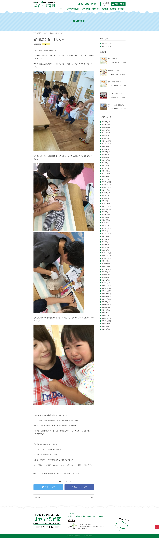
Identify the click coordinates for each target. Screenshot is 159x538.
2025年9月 (105, 146)
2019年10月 (105, 291)
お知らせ (46, 44)
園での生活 (96, 9)
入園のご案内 (85, 9)
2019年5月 (105, 304)
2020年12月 (105, 253)
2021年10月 (105, 233)
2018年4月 (105, 326)
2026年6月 (105, 127)
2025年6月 (105, 154)
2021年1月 (105, 250)
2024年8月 (105, 165)
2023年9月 (105, 190)
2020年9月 (105, 261)
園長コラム (105, 43)
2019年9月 (105, 293)
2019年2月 (105, 313)
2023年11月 (105, 184)
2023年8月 (105, 193)
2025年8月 (105, 149)
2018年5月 (105, 323)
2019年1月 (105, 315)
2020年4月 (105, 274)
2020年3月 (105, 277)
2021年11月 (105, 231)
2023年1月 (105, 203)
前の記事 (36, 497)
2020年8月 (105, 263)
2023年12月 (105, 182)
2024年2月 (105, 179)
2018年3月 (105, 329)
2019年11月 (105, 288)
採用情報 (121, 9)
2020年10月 (105, 258)
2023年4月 (105, 198)
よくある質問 (105, 3)
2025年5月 (105, 157)
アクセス (103, 5)
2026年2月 (105, 135)
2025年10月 (105, 143)
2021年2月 (105, 247)
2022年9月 (105, 212)
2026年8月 (105, 122)
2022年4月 (105, 223)
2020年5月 (105, 272)
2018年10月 (105, 321)
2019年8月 (105, 296)
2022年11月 (105, 209)
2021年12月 (105, 228)
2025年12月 (105, 141)
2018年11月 (105, 318)
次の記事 (90, 497)
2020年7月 (105, 266)
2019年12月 (105, 285)
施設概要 (105, 9)
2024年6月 (105, 171)
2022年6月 (105, 217)
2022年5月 (105, 220)
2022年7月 (105, 214)
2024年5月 (105, 174)
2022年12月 (105, 206)
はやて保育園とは (73, 9)
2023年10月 (105, 187)
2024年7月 (105, 168)
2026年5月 (105, 130)
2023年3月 (105, 201)
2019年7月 (105, 299)
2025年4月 (105, 160)
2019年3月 (105, 310)
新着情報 (113, 9)
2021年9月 (105, 236)
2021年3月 (105, 244)
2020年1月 (105, 283)
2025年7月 (105, 152)
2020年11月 (105, 255)
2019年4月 (105, 307)
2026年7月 (105, 124)
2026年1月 (105, 138)
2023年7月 (105, 195)
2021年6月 (105, 239)
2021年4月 (105, 242)
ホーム (62, 9)
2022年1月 (105, 225)
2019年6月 (105, 302)
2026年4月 (105, 133)
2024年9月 (105, 163)
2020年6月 (105, 269)
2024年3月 (105, 176)
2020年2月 (105, 280)
